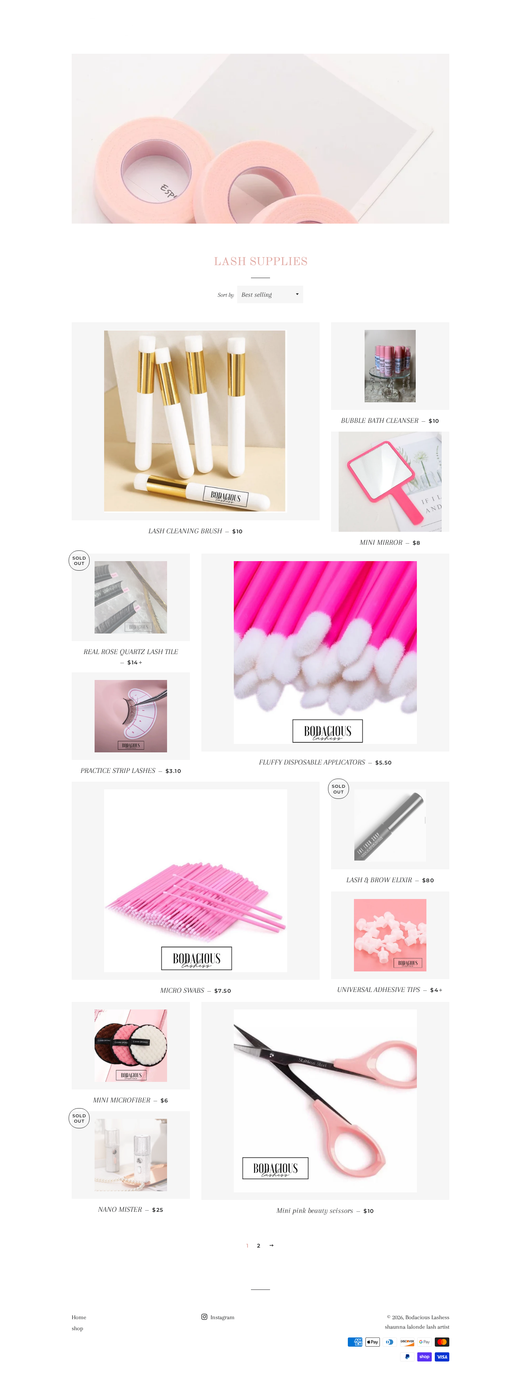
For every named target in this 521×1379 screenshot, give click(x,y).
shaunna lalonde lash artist (417, 1326)
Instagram (222, 1317)
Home (358, 24)
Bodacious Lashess (427, 1317)
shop (389, 24)
